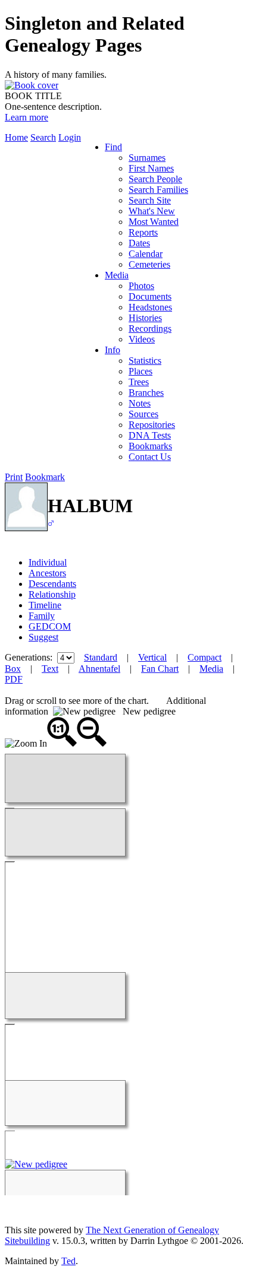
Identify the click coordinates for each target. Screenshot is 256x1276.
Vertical (152, 657)
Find (113, 147)
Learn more (26, 117)
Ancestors (47, 573)
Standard (100, 657)
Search (43, 137)
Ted (68, 1261)
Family (42, 616)
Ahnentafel (99, 669)
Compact (204, 657)
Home (16, 137)
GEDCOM (50, 626)
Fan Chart (160, 669)
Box (13, 669)
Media (117, 275)
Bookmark (45, 477)
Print (14, 477)
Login (69, 137)
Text (50, 669)
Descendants (52, 584)
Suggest (43, 637)
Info (112, 350)
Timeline (45, 605)
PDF (14, 679)
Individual (48, 562)
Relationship (52, 594)
